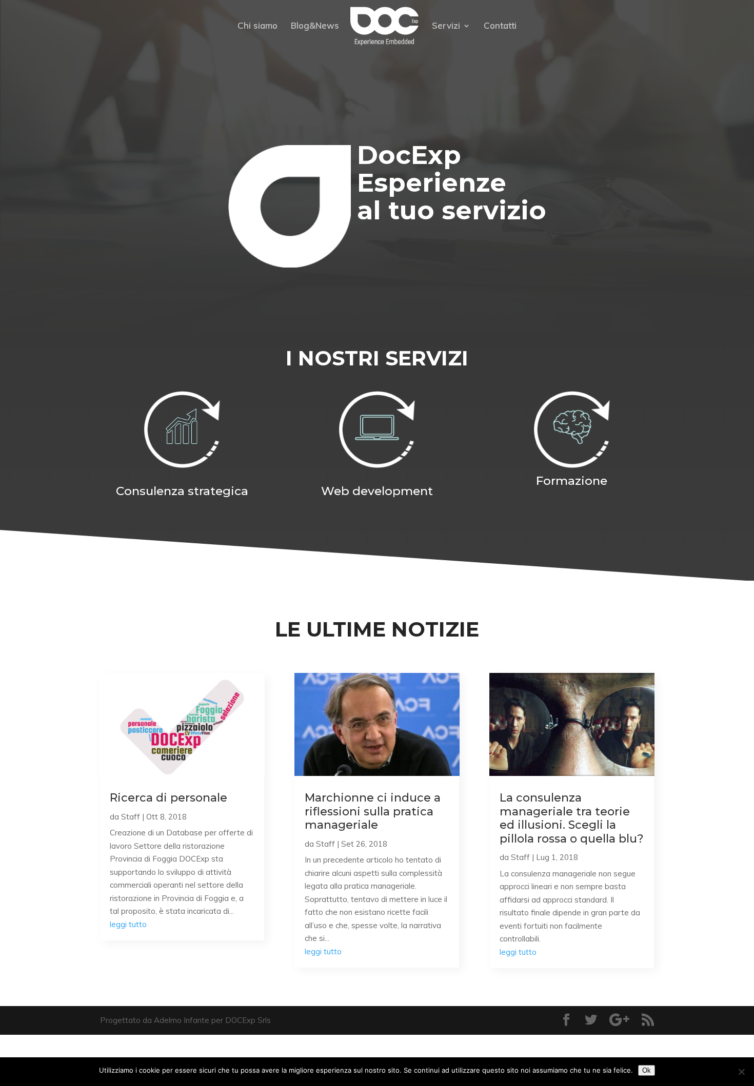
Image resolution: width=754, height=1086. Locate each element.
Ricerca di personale (168, 798)
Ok (646, 1070)
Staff (130, 817)
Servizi (446, 26)
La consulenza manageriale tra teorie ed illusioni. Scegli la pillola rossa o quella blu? (572, 818)
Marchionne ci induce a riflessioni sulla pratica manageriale (373, 811)
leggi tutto (128, 924)
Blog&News (315, 26)
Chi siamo (257, 26)
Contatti (500, 26)
